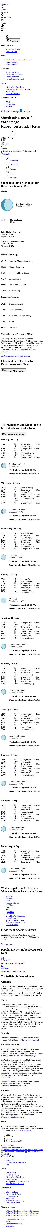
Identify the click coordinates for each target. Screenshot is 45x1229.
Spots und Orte (11, 52)
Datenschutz (10, 104)
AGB (8, 102)
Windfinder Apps (12, 72)
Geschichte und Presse (14, 75)
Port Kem (15, 356)
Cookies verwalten (13, 94)
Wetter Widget (11, 64)
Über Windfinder (12, 77)
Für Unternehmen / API (15, 79)
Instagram (35, 1213)
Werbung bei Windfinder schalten (18, 89)
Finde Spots (8, 945)
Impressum (10, 106)
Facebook (26, 111)
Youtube (34, 1215)
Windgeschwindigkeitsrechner (12, 1117)
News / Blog (10, 91)
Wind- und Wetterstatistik (30, 1040)
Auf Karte (6, 154)
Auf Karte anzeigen (12, 111)
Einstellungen (14, 41)
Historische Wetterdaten (15, 87)
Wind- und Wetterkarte (14, 49)
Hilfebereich (5, 1077)
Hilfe (10, 37)
